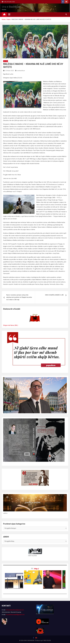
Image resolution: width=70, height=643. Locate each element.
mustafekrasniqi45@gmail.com (15, 614)
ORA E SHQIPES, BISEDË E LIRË (54, 295)
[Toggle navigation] (9, 14)
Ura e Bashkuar (11, 6)
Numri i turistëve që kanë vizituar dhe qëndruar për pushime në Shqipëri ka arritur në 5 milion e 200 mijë (19, 297)
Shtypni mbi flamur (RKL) (10, 325)
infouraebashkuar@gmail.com (15, 610)
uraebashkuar (21, 70)
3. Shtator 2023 (9, 70)
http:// (36, 569)
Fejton (5, 61)
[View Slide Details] (20, 577)
